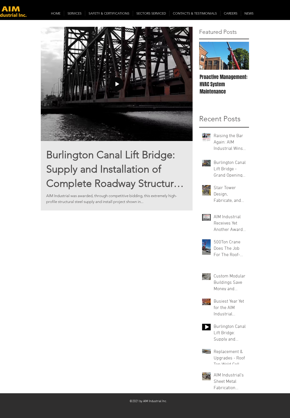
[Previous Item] (206, 55)
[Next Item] (242, 55)
